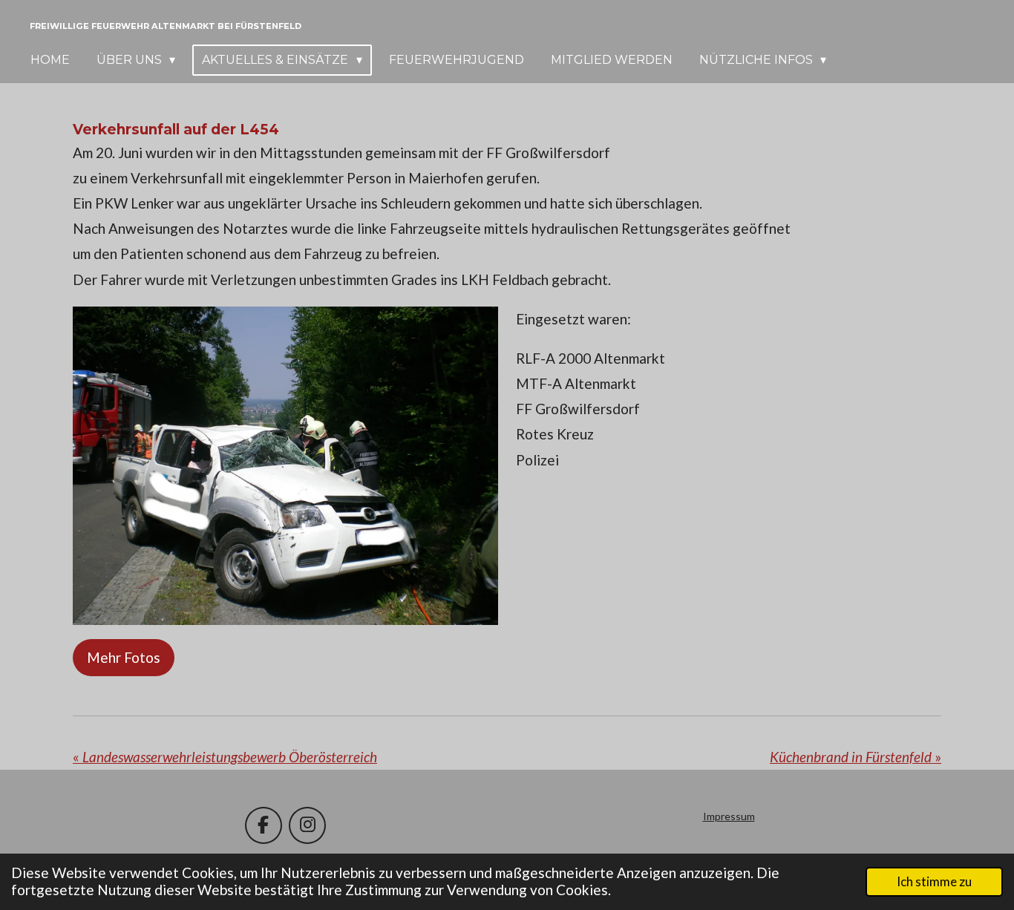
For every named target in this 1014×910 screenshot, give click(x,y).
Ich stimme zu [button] (934, 881)
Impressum (729, 816)
